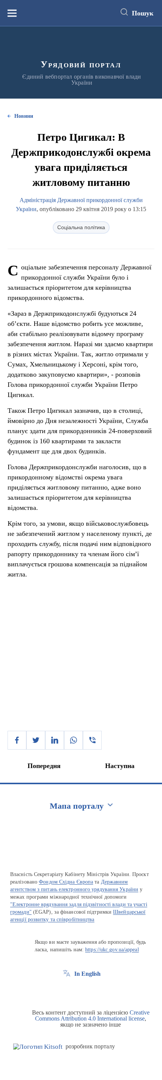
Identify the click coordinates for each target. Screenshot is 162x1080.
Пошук (142, 13)
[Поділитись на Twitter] (36, 740)
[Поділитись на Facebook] (17, 740)
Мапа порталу (77, 806)
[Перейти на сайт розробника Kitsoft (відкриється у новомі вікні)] (38, 1046)
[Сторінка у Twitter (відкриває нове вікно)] (80, 990)
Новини (23, 116)
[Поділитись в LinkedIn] (55, 740)
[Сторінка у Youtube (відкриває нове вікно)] (94, 990)
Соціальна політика (81, 227)
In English (87, 973)
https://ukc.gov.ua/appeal (112, 949)
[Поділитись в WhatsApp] (73, 740)
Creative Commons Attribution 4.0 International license (92, 1015)
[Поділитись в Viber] (92, 740)
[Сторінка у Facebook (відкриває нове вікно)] (66, 990)
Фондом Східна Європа (66, 882)
